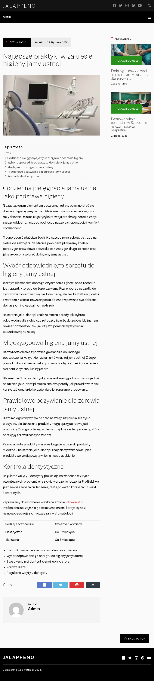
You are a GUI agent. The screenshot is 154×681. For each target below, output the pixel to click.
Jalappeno (19, 6)
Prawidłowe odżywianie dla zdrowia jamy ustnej (39, 172)
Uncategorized (128, 61)
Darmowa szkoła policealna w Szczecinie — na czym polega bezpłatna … (130, 124)
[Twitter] (120, 6)
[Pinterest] (133, 6)
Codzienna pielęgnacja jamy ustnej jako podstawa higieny (45, 158)
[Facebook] (114, 6)
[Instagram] (127, 6)
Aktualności (19, 42)
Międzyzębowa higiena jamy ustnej (30, 167)
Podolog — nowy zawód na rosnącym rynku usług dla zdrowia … (130, 74)
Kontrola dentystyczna (23, 176)
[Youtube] (140, 6)
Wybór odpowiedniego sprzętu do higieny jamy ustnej (43, 162)
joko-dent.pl (74, 502)
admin (39, 42)
